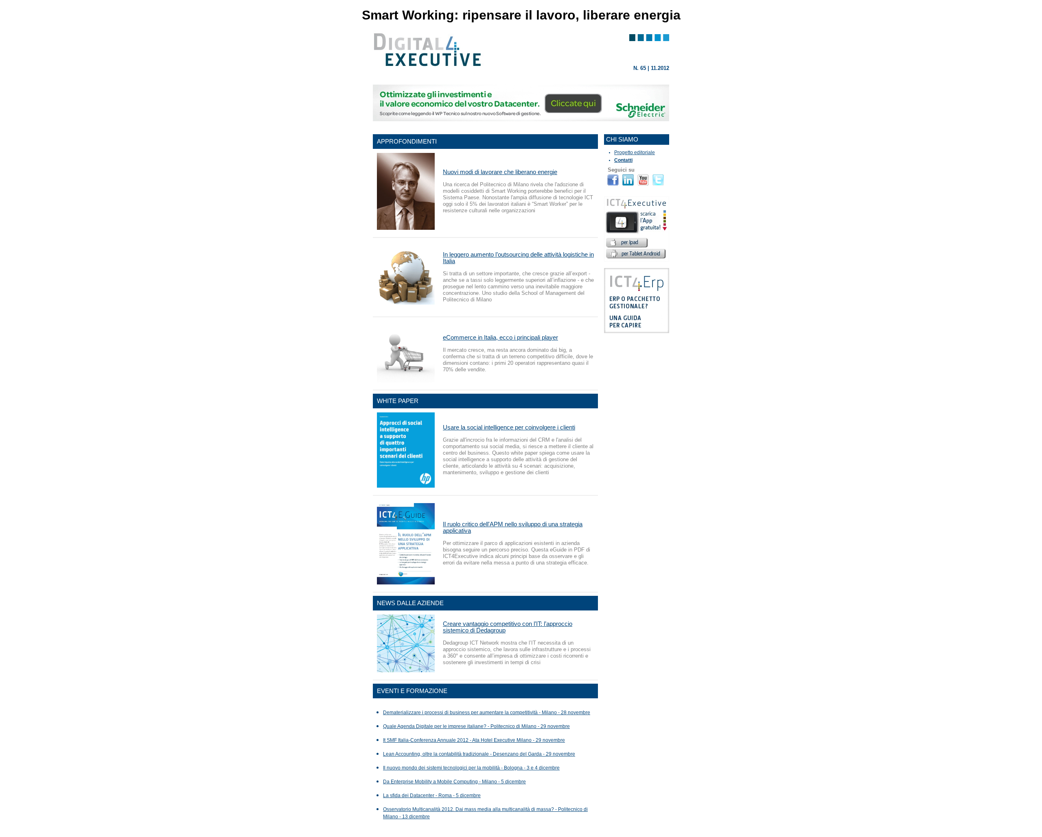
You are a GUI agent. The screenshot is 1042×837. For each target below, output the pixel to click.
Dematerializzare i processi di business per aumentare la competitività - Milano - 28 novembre (486, 712)
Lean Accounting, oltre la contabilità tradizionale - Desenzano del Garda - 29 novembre (479, 754)
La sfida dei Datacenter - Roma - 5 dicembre (432, 795)
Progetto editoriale (634, 152)
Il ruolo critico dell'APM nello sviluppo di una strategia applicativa (512, 527)
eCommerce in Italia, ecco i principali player (500, 337)
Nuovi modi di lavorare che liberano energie (500, 171)
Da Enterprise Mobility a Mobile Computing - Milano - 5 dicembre (454, 782)
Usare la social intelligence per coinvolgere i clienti (509, 427)
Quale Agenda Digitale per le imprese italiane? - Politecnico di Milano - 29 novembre (476, 726)
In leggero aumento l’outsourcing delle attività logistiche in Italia (518, 257)
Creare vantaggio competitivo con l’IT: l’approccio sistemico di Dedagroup (507, 627)
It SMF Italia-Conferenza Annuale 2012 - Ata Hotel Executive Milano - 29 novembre (474, 740)
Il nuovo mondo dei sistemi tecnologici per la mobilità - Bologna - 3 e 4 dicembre (471, 768)
